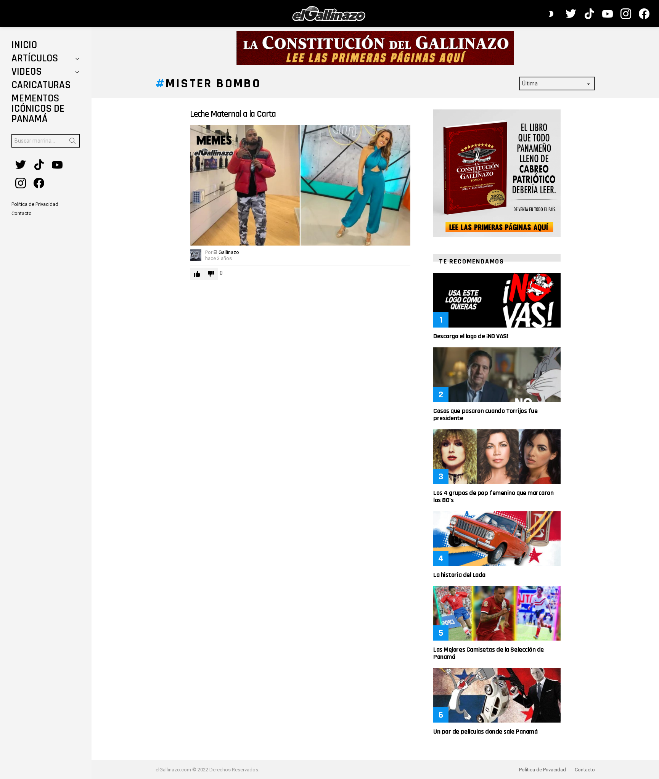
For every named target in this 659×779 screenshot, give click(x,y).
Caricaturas (41, 85)
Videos (26, 71)
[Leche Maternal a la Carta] (300, 185)
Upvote (197, 274)
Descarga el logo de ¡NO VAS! (470, 336)
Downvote (211, 274)
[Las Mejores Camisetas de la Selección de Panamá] (497, 613)
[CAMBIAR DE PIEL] (551, 14)
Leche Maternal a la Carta (233, 114)
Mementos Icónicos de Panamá (37, 108)
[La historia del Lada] (497, 538)
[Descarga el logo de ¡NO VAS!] (497, 300)
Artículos (34, 58)
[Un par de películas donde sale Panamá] (497, 695)
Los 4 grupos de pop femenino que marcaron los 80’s (493, 496)
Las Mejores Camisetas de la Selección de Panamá (488, 653)
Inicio (24, 45)
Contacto (585, 770)
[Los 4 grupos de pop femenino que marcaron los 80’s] (497, 456)
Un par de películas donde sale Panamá (485, 731)
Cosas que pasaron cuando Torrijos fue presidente (485, 414)
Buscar (72, 142)
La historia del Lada (459, 574)
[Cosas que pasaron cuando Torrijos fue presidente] (497, 374)
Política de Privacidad (542, 770)
